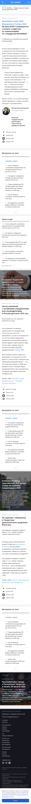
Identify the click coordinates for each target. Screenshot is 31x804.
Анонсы (4, 6)
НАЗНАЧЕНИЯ (5, 740)
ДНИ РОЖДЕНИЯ (6, 744)
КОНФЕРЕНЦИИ (6, 756)
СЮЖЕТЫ (4, 727)
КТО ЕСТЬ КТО (5, 738)
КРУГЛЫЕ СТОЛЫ (6, 747)
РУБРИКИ (4, 729)
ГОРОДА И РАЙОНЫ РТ (7, 735)
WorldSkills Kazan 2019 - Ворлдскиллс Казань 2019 (14, 22)
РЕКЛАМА (4, 752)
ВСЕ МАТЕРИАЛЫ (6, 725)
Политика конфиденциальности (10, 716)
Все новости (6, 265)
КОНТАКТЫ (4, 722)
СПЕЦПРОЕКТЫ (6, 749)
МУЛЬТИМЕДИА (6, 731)
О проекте (5, 720)
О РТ (3, 733)
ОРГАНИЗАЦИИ (6, 742)
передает (17, 350)
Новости (4, 18)
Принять (15, 800)
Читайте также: (11, 161)
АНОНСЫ (4, 754)
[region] (15, 796)
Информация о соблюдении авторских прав (13, 714)
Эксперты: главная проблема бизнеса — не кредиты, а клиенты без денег (13, 381)
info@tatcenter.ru (6, 760)
